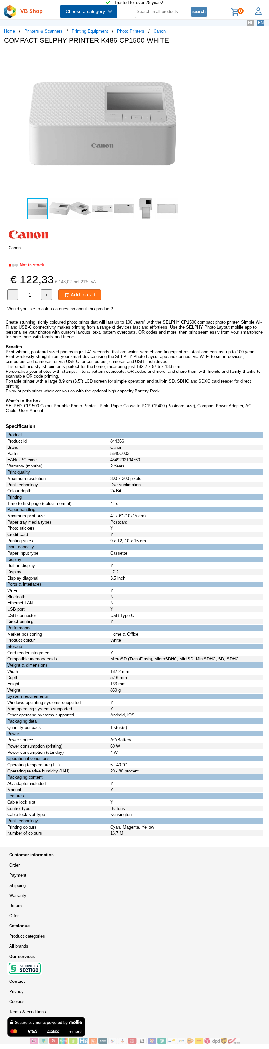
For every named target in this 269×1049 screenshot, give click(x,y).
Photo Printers (130, 31)
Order (14, 865)
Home (9, 31)
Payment (17, 875)
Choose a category (87, 11)
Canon (160, 31)
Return (15, 905)
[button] (195, 56)
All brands (18, 946)
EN (261, 22)
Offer (14, 915)
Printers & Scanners (43, 31)
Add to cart (82, 294)
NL (250, 22)
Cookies (17, 1001)
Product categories (27, 936)
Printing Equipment (90, 31)
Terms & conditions (27, 1011)
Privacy (16, 991)
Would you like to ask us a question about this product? (60, 308)
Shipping (17, 885)
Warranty (17, 895)
